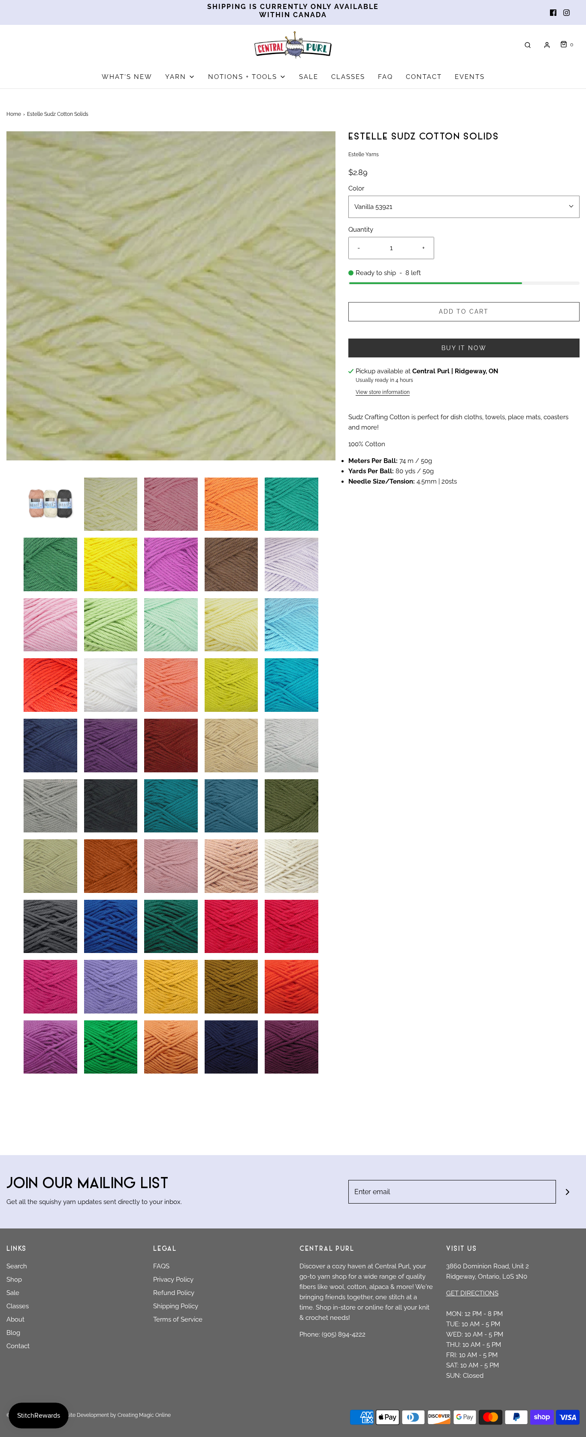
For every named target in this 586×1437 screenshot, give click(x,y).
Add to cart (464, 311)
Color (356, 188)
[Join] (568, 1192)
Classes (17, 1306)
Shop (14, 1279)
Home (13, 114)
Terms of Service (177, 1319)
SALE (308, 77)
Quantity (360, 229)
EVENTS (470, 77)
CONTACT (424, 77)
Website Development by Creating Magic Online (113, 1415)
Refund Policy (173, 1293)
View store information (383, 392)
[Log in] (547, 45)
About (15, 1319)
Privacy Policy (173, 1279)
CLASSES (348, 77)
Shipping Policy (175, 1306)
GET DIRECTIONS (472, 1293)
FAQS (161, 1266)
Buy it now (463, 348)
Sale (12, 1293)
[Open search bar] (527, 44)
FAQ (385, 77)
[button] (50, 504)
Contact (18, 1346)
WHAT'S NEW (127, 77)
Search (16, 1266)
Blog (13, 1333)
